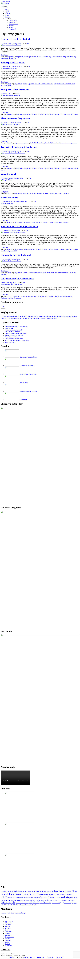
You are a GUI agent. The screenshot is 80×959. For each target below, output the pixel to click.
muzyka (12, 897)
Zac (28, 43)
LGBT (35, 894)
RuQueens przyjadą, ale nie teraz (17, 278)
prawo (16, 900)
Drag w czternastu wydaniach (15, 39)
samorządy (71, 900)
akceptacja (4, 891)
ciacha (24, 891)
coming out (30, 891)
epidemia (68, 891)
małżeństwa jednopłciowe (47, 894)
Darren (32, 957)
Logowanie (50, 957)
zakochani (14, 905)
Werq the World (9, 174)
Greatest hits (23, 400)
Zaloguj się (12, 22)
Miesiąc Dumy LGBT (66, 894)
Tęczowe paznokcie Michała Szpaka (16, 333)
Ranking (7, 933)
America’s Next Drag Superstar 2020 (19, 226)
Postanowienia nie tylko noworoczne (16, 326)
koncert (25, 273)
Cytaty (7, 15)
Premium (7, 938)
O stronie (11, 25)
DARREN (4, 6)
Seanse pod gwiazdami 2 (27, 365)
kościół (26, 894)
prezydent (22, 900)
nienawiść (30, 897)
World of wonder (9, 197)
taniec (41, 903)
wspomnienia (67, 903)
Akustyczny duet (10, 342)
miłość (4, 897)
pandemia (65, 897)
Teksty (7, 10)
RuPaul (39, 57)
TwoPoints (25, 957)
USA (62, 903)
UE (59, 903)
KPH (29, 894)
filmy (74, 891)
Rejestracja (40, 957)
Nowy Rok (36, 897)
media (57, 894)
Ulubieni (7, 17)
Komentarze (8, 931)
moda (9, 897)
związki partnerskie (27, 905)
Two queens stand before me (15, 89)
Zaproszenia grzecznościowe (28, 357)
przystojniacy (37, 900)
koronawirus (32, 296)
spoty (27, 903)
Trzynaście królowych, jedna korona (19, 147)
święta (34, 905)
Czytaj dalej (4, 55)
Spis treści (8, 924)
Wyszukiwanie (13, 24)
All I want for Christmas (12, 332)
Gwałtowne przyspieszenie (28, 374)
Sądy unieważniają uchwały (28, 391)
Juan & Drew (24, 382)
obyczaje (43, 897)
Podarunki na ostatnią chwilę (13, 330)
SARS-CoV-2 (6, 903)
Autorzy (7, 926)
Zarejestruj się (13, 20)
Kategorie (8, 928)
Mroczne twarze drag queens (15, 118)
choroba (18, 891)
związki (19, 905)
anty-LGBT (11, 891)
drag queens (19, 57)
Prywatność (12, 29)
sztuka (37, 903)
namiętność (20, 897)
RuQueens (58, 57)
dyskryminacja (57, 891)
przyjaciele (28, 900)
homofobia (6, 894)
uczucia (56, 903)
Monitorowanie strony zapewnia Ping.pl (13, 913)
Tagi (6, 930)
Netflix (26, 57)
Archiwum (8, 935)
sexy (17, 903)
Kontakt (7, 944)
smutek (21, 903)
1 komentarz (58, 222)
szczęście (32, 903)
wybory (74, 903)
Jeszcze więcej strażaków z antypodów (17, 340)
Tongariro (51, 903)
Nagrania (7, 13)
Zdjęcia (7, 11)
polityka (73, 897)
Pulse (47, 900)
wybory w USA (6, 905)
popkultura (32, 57)
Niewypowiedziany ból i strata (14, 338)
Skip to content (5, 1)
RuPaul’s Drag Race (48, 57)
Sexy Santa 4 (9, 328)
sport (24, 903)
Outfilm (57, 897)
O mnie (11, 27)
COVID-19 (38, 891)
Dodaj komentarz (64, 114)
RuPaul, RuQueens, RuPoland (16, 255)
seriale (13, 903)
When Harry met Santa (12, 337)
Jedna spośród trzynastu (13, 62)
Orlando (51, 897)
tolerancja (46, 903)
